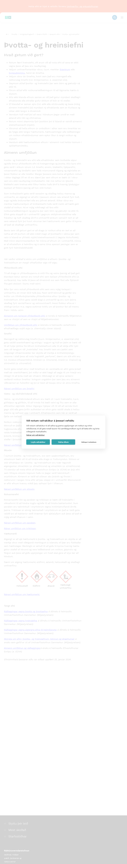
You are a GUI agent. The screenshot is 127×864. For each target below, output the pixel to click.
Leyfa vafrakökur (38, 442)
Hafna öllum (63, 442)
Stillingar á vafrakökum (88, 442)
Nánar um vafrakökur (35, 435)
